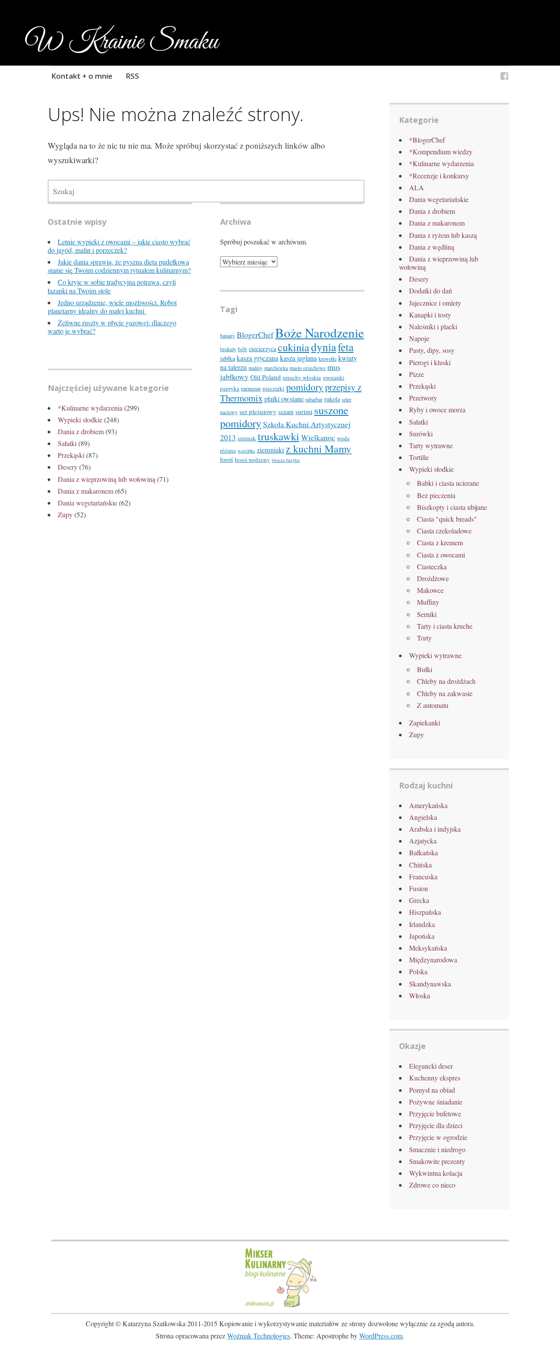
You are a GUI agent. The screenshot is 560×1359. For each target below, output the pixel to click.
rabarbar (313, 399)
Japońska (421, 936)
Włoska (419, 995)
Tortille (419, 457)
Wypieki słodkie (80, 419)
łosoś (226, 459)
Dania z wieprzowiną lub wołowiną (106, 479)
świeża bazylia (286, 460)
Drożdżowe (433, 578)
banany (227, 335)
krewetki (327, 358)
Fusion (418, 888)
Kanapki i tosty (430, 314)
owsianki (333, 377)
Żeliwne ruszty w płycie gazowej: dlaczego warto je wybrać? (112, 326)
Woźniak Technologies (258, 1335)
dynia (323, 346)
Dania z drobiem (81, 431)
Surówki (421, 433)
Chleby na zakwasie (444, 693)
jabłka (227, 358)
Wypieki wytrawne (435, 655)
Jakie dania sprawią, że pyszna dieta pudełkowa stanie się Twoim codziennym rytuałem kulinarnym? (119, 266)
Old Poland (265, 377)
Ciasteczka (432, 566)
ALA (416, 187)
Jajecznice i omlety (435, 302)
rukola (332, 399)
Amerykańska (428, 805)
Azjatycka (423, 840)
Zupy (65, 514)
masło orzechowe (308, 368)
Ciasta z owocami (441, 554)
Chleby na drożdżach (446, 681)
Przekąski (71, 455)
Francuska (423, 876)
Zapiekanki (424, 722)
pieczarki (273, 388)
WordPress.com (380, 1335)
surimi (303, 411)
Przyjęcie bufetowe (435, 1113)
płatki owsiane (284, 399)
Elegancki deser (431, 1065)
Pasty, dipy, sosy (432, 350)
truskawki (278, 436)
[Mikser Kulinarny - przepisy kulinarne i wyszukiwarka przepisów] (280, 1306)
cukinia (293, 347)
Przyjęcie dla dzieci (435, 1125)
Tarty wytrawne (431, 445)
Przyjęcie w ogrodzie (438, 1137)
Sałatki (67, 443)
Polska (418, 971)
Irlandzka (422, 924)
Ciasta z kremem (440, 542)
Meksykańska (428, 947)
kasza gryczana (257, 358)
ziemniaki (270, 450)
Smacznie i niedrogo (437, 1149)
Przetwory (423, 397)
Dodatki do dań (430, 290)
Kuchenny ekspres (434, 1077)
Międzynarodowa (433, 959)
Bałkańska (423, 852)
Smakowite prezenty (437, 1161)
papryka (229, 388)
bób (242, 349)
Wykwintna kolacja (435, 1173)
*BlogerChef (427, 139)
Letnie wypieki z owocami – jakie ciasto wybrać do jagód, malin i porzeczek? (119, 245)
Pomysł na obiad (432, 1089)
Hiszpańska (425, 911)
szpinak (247, 438)
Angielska (423, 817)
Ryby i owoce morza (437, 409)
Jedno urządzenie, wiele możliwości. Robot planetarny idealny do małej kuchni (112, 306)
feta (346, 347)
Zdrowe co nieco (432, 1184)
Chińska (420, 864)
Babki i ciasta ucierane (448, 483)
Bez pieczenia (436, 495)
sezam (286, 412)
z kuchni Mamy (318, 449)
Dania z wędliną (431, 246)
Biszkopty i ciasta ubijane (452, 507)
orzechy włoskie (302, 377)
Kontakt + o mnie (81, 76)
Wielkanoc (318, 437)
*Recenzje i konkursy (439, 175)
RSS (132, 76)
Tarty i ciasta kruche (444, 626)
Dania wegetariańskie (87, 502)
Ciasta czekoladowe (444, 530)
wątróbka (246, 451)
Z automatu (432, 705)
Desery (67, 466)
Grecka (419, 900)
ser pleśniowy (257, 411)
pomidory (304, 386)
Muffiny (428, 601)
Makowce (430, 590)
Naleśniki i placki (433, 326)
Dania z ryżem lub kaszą (443, 235)
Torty (424, 637)
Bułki (424, 669)
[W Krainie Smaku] (504, 77)
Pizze (416, 374)
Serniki (427, 614)
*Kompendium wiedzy (440, 151)
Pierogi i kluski (430, 362)
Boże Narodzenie (319, 332)
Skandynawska (430, 983)
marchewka (276, 368)
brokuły (228, 349)
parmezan (251, 388)
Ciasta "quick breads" (447, 518)
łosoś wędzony (252, 459)
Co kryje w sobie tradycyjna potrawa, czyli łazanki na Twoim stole (112, 286)
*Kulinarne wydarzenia (90, 407)
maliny (255, 368)
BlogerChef (255, 334)
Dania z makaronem (85, 490)
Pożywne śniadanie (435, 1101)
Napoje (419, 338)
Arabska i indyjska (435, 828)
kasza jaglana (298, 358)
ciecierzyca (262, 349)
